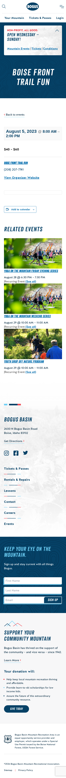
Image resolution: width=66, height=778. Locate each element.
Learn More (11, 660)
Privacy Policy (25, 770)
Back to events (15, 114)
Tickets (36, 48)
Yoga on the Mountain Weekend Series (27, 316)
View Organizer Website (21, 178)
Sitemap (8, 770)
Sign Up (53, 600)
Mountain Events (18, 48)
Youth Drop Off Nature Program (24, 362)
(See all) (30, 281)
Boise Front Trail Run (16, 163)
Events (9, 524)
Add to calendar (20, 209)
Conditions (50, 48)
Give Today (16, 709)
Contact (10, 502)
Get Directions (13, 441)
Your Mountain (14, 18)
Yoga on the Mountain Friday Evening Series (31, 271)
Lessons (10, 491)
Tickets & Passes (40, 18)
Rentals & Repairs (17, 480)
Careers (9, 513)
